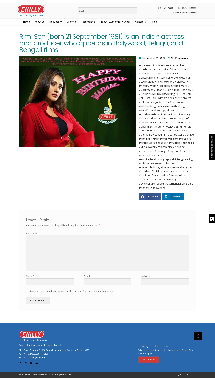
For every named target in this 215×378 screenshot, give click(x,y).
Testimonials (88, 21)
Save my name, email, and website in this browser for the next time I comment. (71, 291)
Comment (32, 232)
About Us (39, 21)
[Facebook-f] (20, 363)
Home (26, 21)
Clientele (71, 21)
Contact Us (141, 21)
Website (145, 276)
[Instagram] (25, 363)
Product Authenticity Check (115, 21)
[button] (148, 359)
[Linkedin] (31, 363)
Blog (154, 21)
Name (30, 276)
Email (87, 276)
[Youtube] (36, 363)
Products (54, 21)
